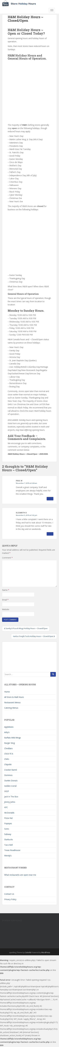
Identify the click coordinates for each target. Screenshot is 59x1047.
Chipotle (8, 764)
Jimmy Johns (9, 802)
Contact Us (9, 894)
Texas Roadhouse (12, 850)
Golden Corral (10, 786)
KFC (6, 807)
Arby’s (6, 732)
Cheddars (8, 748)
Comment (7, 557)
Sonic (6, 828)
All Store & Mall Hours (14, 697)
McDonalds (9, 812)
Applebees (8, 727)
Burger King (9, 743)
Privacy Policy (10, 899)
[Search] (53, 674)
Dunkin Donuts (11, 780)
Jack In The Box (11, 796)
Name (5, 590)
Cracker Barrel (10, 769)
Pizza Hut (8, 818)
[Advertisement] (29, 90)
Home (7, 691)
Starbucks (8, 839)
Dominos (8, 775)
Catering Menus (11, 707)
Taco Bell (8, 845)
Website (5, 609)
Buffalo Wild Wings (12, 737)
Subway (7, 834)
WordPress (45, 952)
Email (5, 599)
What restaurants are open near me (20, 875)
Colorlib (28, 952)
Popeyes (8, 823)
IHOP (6, 791)
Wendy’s (8, 855)
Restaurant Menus (12, 702)
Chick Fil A (8, 753)
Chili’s (6, 759)
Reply (50, 499)
